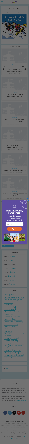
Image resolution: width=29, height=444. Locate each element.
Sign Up (14, 229)
